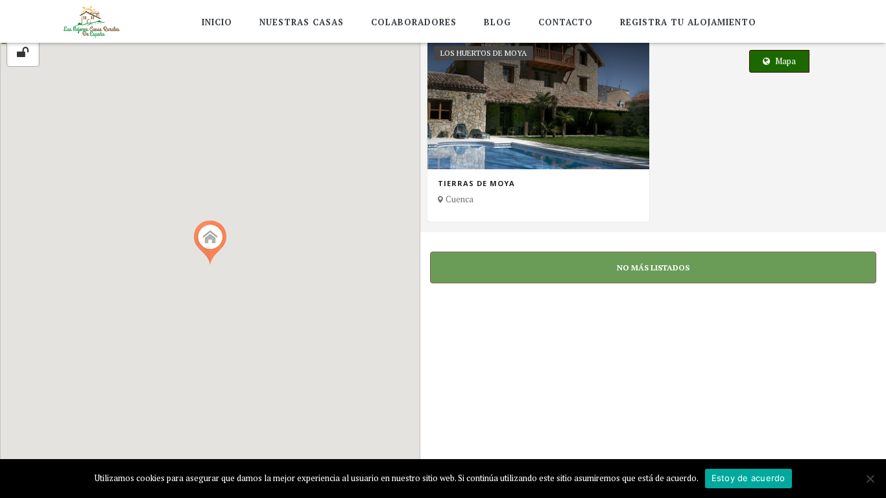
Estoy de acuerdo (748, 478)
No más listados (653, 267)
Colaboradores (414, 22)
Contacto (565, 22)
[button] (210, 242)
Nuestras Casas (301, 22)
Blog (497, 22)
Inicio (217, 22)
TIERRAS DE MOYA (476, 183)
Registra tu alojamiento (688, 22)
